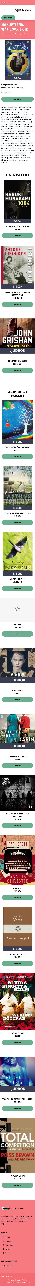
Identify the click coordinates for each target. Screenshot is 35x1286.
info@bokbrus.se (6, 3)
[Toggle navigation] (3, 10)
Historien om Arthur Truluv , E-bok (17, 513)
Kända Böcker (10, 1245)
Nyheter (8, 1249)
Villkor (24, 1280)
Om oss (7, 1253)
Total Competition (17, 1176)
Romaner (13, 85)
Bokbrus (8, 1241)
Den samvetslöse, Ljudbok (17, 361)
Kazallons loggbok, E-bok (17, 954)
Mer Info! (17, 99)
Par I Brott (17, 888)
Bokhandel (8, 18)
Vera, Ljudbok (17, 690)
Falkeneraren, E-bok (17, 579)
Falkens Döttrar (17, 1033)
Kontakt (18, 1280)
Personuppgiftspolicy (11, 1282)
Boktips (7, 1237)
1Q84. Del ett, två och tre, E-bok (17, 226)
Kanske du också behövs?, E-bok (17, 447)
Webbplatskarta (25, 1282)
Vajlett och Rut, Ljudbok (17, 756)
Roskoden (17, 624)
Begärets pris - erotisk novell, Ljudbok (17, 1099)
